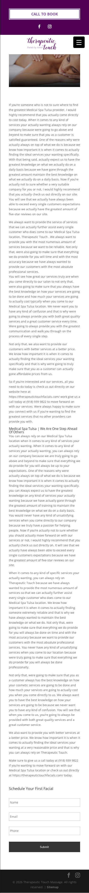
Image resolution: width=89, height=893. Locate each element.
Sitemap (53, 887)
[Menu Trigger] (79, 42)
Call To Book (44, 13)
